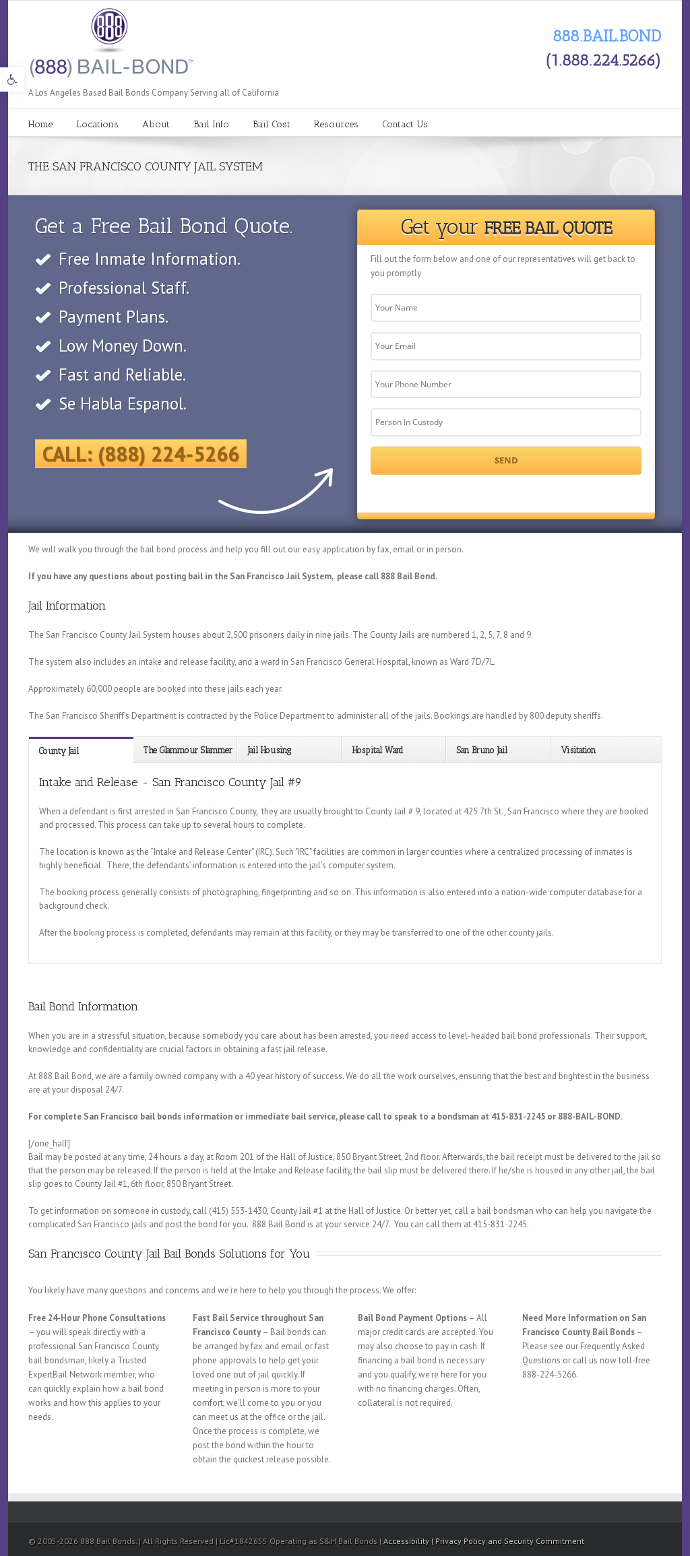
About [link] (156, 124)
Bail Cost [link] (271, 124)
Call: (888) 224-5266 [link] (140, 454)
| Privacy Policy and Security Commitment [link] (507, 1541)
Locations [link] (97, 124)
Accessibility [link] (407, 1541)
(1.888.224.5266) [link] (604, 59)
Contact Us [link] (405, 124)
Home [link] (40, 124)
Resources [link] (336, 124)
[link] (12, 79)
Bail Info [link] (211, 124)
